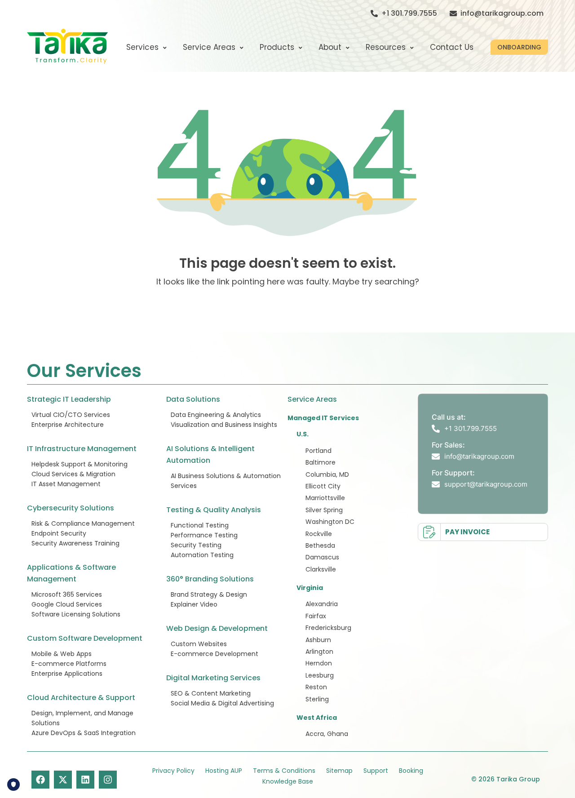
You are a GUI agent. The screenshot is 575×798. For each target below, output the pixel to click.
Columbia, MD (327, 474)
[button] (519, 47)
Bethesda (320, 545)
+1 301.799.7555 (409, 13)
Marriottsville (325, 497)
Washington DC (329, 521)
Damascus (322, 557)
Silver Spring (324, 509)
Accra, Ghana (326, 733)
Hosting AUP (223, 770)
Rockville (318, 533)
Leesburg (319, 675)
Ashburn (318, 639)
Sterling (317, 699)
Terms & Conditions (284, 770)
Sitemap (339, 770)
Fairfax (315, 616)
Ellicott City (323, 486)
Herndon (318, 663)
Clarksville (320, 569)
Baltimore (320, 462)
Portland (318, 450)
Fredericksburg (328, 627)
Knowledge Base (287, 781)
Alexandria (321, 603)
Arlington (319, 651)
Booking (411, 770)
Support (375, 770)
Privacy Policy (173, 770)
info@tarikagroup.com (502, 13)
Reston (316, 687)
